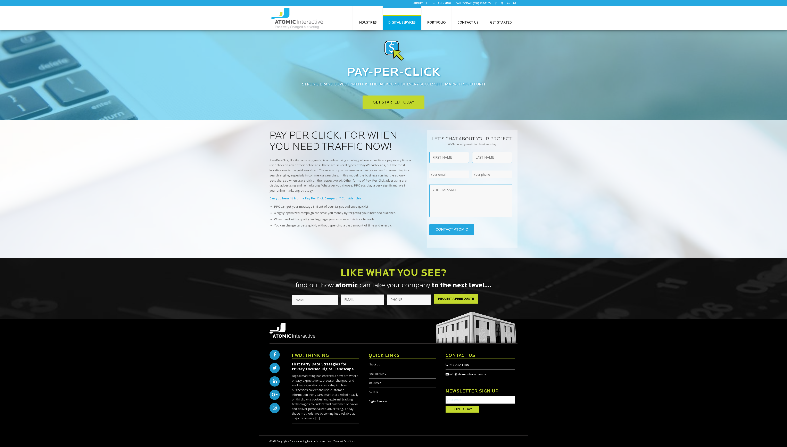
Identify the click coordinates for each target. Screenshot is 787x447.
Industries (375, 383)
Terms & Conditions (344, 441)
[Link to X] (502, 3)
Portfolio (374, 392)
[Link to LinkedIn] (508, 3)
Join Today (462, 409)
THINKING (378, 373)
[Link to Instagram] (514, 3)
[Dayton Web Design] (297, 18)
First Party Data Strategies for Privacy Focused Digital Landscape (323, 366)
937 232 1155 (458, 365)
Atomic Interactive (320, 441)
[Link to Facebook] (496, 3)
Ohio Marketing (298, 441)
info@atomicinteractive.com (468, 374)
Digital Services (378, 401)
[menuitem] (420, 3)
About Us (374, 364)
